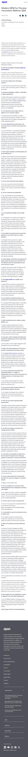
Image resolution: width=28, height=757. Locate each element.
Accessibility (7, 664)
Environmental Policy (9, 661)
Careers (6, 680)
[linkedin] (26, 15)
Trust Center (7, 671)
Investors (6, 683)
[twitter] (23, 15)
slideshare (5, 52)
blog (9, 54)
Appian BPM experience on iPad (13, 353)
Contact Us (6, 655)
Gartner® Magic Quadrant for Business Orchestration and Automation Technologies (13, 697)
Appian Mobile (9, 279)
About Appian (7, 674)
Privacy (5, 668)
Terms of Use (7, 658)
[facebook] (20, 15)
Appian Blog (7, 677)
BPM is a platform (18, 100)
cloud (8, 124)
